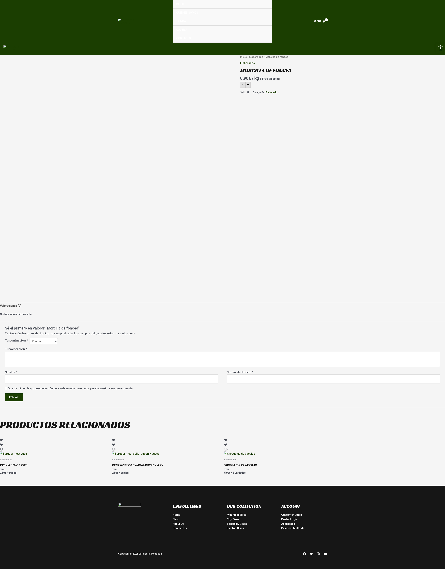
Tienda (181, 21)
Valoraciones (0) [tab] (10, 305)
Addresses (288, 523)
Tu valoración (16, 349)
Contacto (183, 38)
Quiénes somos (187, 12)
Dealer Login (289, 519)
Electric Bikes (235, 528)
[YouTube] (325, 553)
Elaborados (256, 56)
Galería (181, 29)
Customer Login (291, 514)
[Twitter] (311, 553)
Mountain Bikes (236, 514)
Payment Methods (292, 528)
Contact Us (180, 528)
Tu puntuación (16, 340)
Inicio (180, 4)
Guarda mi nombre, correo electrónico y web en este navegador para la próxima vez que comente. (70, 388)
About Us (178, 523)
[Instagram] (318, 553)
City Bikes (233, 519)
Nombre (11, 372)
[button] (440, 48)
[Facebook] (304, 553)
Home (176, 514)
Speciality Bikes (237, 523)
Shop (176, 519)
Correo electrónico (240, 372)
